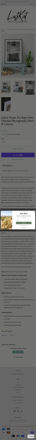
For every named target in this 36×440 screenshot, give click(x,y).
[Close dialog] (34, 211)
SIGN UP (23, 223)
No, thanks (24, 227)
